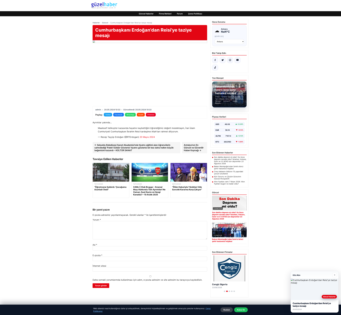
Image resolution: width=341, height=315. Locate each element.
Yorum (97, 219)
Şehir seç (219, 36)
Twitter (108, 115)
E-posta (97, 255)
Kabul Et (241, 310)
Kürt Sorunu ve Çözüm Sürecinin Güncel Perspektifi (227, 177)
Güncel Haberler (146, 14)
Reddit (140, 115)
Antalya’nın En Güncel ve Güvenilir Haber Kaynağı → (194, 148)
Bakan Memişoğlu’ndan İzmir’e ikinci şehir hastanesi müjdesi (228, 167)
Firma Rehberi (165, 14)
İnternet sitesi (99, 265)
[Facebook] (215, 60)
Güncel (105, 23)
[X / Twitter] (223, 60)
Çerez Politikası (195, 14)
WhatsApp (130, 115)
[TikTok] (215, 67)
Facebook (118, 115)
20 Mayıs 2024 (147, 137)
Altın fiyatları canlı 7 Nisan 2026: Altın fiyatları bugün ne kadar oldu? (229, 183)
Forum (180, 14)
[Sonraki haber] (242, 86)
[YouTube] (237, 60)
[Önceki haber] (236, 86)
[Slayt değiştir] (224, 291)
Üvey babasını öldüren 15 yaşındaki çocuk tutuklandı (228, 172)
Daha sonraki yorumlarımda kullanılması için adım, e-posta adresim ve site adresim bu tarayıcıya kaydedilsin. (147, 279)
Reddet (226, 310)
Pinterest (150, 115)
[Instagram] (230, 60)
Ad (95, 244)
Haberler (96, 23)
